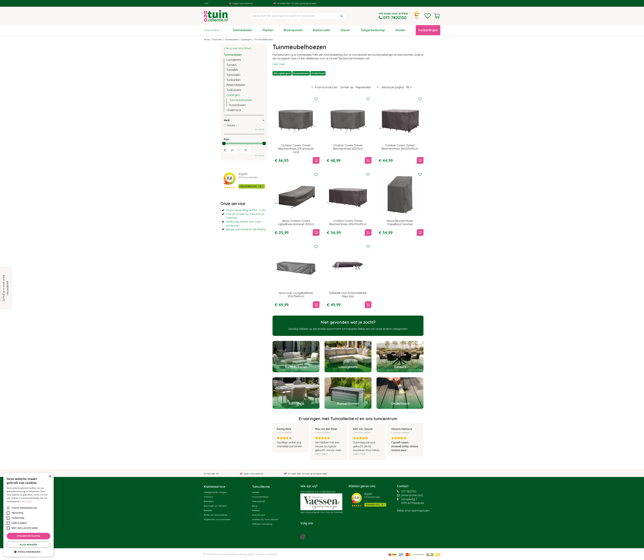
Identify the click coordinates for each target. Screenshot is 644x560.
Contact (208, 496)
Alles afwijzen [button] (28, 544)
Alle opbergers (282, 73)
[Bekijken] (437, 16)
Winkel (255, 492)
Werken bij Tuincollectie (265, 519)
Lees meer (279, 64)
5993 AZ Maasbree (412, 503)
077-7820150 (409, 491)
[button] (28, 551)
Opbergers (233, 95)
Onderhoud (318, 73)
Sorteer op (346, 87)
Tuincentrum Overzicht (266, 554)
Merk (227, 120)
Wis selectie (259, 129)
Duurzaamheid (260, 496)
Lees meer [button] (321, 454)
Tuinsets (231, 64)
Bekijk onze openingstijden (413, 510)
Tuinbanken (233, 80)
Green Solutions (230, 554)
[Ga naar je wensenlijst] (428, 16)
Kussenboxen (301, 73)
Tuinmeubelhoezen (240, 100)
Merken (256, 510)
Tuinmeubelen (233, 54)
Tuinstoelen (233, 75)
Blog (254, 505)
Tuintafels (232, 69)
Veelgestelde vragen (215, 492)
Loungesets (234, 59)
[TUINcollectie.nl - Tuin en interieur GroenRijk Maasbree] (216, 16)
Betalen (208, 510)
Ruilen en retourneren (215, 514)
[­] (303, 536)
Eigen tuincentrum (214, 3)
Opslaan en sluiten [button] (28, 535)
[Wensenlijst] (427, 16)
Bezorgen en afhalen (215, 505)
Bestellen (209, 501)
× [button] (50, 476)
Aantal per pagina (393, 87)
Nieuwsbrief (258, 501)
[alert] (28, 515)
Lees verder (26, 501)
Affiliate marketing (262, 523)
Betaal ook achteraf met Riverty (246, 229)
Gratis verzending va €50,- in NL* (246, 210)
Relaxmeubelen (236, 85)
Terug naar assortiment (239, 48)
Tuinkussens (234, 90)
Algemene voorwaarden (217, 519)
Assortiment (258, 514)
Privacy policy (246, 554)
